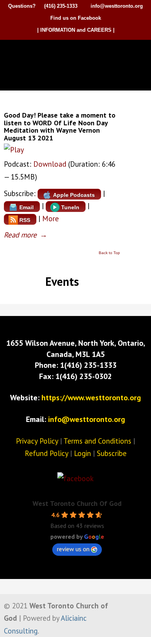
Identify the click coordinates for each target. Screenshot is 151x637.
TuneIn (70, 207)
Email (26, 207)
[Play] (14, 149)
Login (82, 453)
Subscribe (112, 453)
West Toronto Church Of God (77, 503)
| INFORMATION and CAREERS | (76, 30)
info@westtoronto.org (117, 6)
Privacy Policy (37, 441)
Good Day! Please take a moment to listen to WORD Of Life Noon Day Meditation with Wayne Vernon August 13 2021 (59, 126)
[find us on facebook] (75, 478)
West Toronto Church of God (77, 53)
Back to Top (109, 253)
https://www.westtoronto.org (91, 398)
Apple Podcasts (74, 195)
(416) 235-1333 (60, 6)
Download (49, 164)
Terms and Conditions (97, 441)
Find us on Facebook (75, 18)
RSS (24, 220)
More (50, 218)
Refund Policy (46, 453)
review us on (73, 549)
